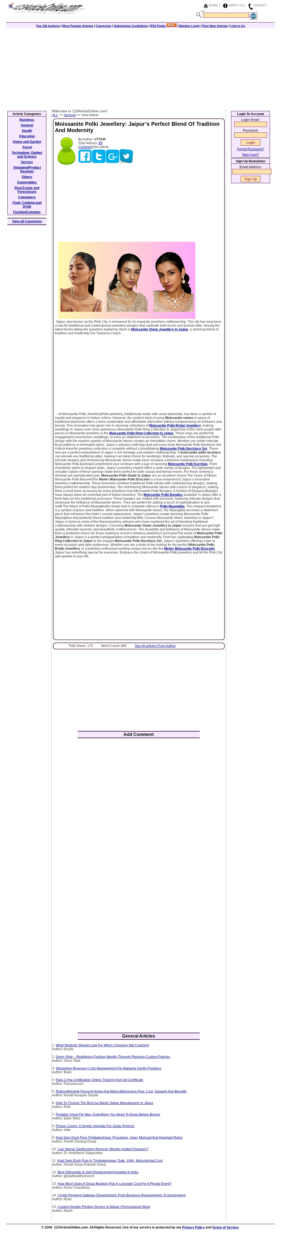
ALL (55, 115)
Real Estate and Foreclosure (27, 190)
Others (27, 177)
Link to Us (237, 25)
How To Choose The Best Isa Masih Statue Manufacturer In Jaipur (104, 1103)
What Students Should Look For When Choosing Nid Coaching (102, 1045)
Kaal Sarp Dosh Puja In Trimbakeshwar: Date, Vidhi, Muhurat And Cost (109, 1161)
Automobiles (27, 182)
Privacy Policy (193, 1227)
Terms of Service (225, 1227)
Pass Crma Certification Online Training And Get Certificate (99, 1080)
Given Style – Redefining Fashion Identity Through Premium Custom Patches (113, 1057)
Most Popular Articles (77, 25)
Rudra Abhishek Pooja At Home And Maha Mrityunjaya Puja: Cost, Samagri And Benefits (121, 1091)
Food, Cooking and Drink (27, 205)
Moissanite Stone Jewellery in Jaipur (159, 329)
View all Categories (27, 221)
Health (27, 131)
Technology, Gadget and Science (27, 155)
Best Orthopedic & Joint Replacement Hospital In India (98, 1172)
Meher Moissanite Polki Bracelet (189, 549)
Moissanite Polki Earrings (188, 464)
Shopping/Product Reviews (27, 169)
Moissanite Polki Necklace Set (183, 449)
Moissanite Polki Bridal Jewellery (175, 425)
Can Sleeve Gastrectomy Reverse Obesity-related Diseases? (103, 1149)
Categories (103, 25)
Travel (27, 147)
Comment (85, 147)
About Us (235, 5)
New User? (250, 155)
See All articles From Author (155, 646)
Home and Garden (27, 142)
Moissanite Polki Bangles (163, 495)
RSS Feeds (158, 25)
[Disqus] (138, 814)
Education (27, 136)
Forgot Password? (250, 149)
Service (27, 162)
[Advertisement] (140, 67)
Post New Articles (215, 25)
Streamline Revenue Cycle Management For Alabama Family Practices (108, 1068)
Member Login (189, 25)
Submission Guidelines (131, 25)
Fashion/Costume (27, 212)
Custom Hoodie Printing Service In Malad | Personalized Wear (104, 1207)
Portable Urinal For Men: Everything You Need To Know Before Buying (108, 1114)
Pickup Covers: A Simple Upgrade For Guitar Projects (95, 1126)
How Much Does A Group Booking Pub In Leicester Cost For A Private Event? (115, 1184)
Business (26, 120)
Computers (27, 197)
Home (213, 5)
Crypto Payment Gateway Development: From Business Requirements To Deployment (122, 1195)
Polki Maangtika (172, 506)
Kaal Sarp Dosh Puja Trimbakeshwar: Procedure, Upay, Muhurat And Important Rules (119, 1137)
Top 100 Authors (48, 25)
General (70, 115)
